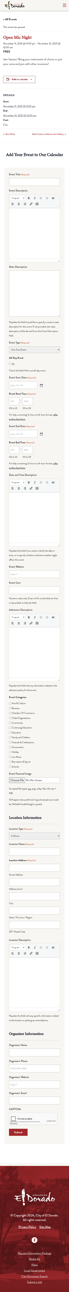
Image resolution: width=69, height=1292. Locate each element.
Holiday (15, 752)
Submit (18, 1132)
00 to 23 (13, 408)
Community (17, 723)
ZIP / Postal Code (17, 931)
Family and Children (21, 737)
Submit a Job (34, 1282)
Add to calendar (20, 79)
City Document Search (34, 1276)
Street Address (16, 874)
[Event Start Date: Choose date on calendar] (41, 385)
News (34, 1265)
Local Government (34, 1270)
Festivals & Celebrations (23, 742)
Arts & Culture (19, 703)
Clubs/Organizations (21, 718)
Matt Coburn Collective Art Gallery (48, 134)
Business (15, 708)
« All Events (10, 19)
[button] (18, 198)
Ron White (10, 134)
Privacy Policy (27, 1227)
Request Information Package (34, 1253)
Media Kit (34, 1259)
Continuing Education (22, 727)
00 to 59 (27, 408)
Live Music (17, 757)
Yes (13, 364)
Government (17, 747)
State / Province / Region (20, 917)
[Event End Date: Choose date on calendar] (41, 433)
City (11, 903)
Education (16, 732)
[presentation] (17, 198)
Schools (15, 766)
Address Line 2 (15, 889)
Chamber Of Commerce (23, 713)
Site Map (45, 1227)
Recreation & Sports (21, 762)
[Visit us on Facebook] (34, 1240)
